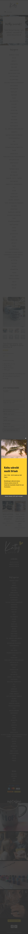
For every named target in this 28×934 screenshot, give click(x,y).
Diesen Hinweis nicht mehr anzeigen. (14, 496)
